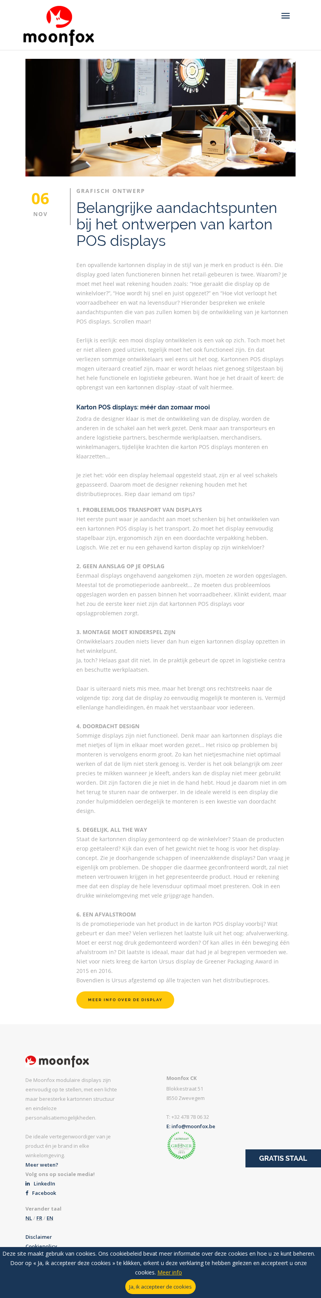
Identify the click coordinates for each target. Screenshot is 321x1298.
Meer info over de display (125, 1000)
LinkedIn (43, 1183)
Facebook (43, 1192)
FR (39, 1218)
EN (50, 1218)
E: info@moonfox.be (190, 1126)
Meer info (169, 1272)
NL (28, 1218)
